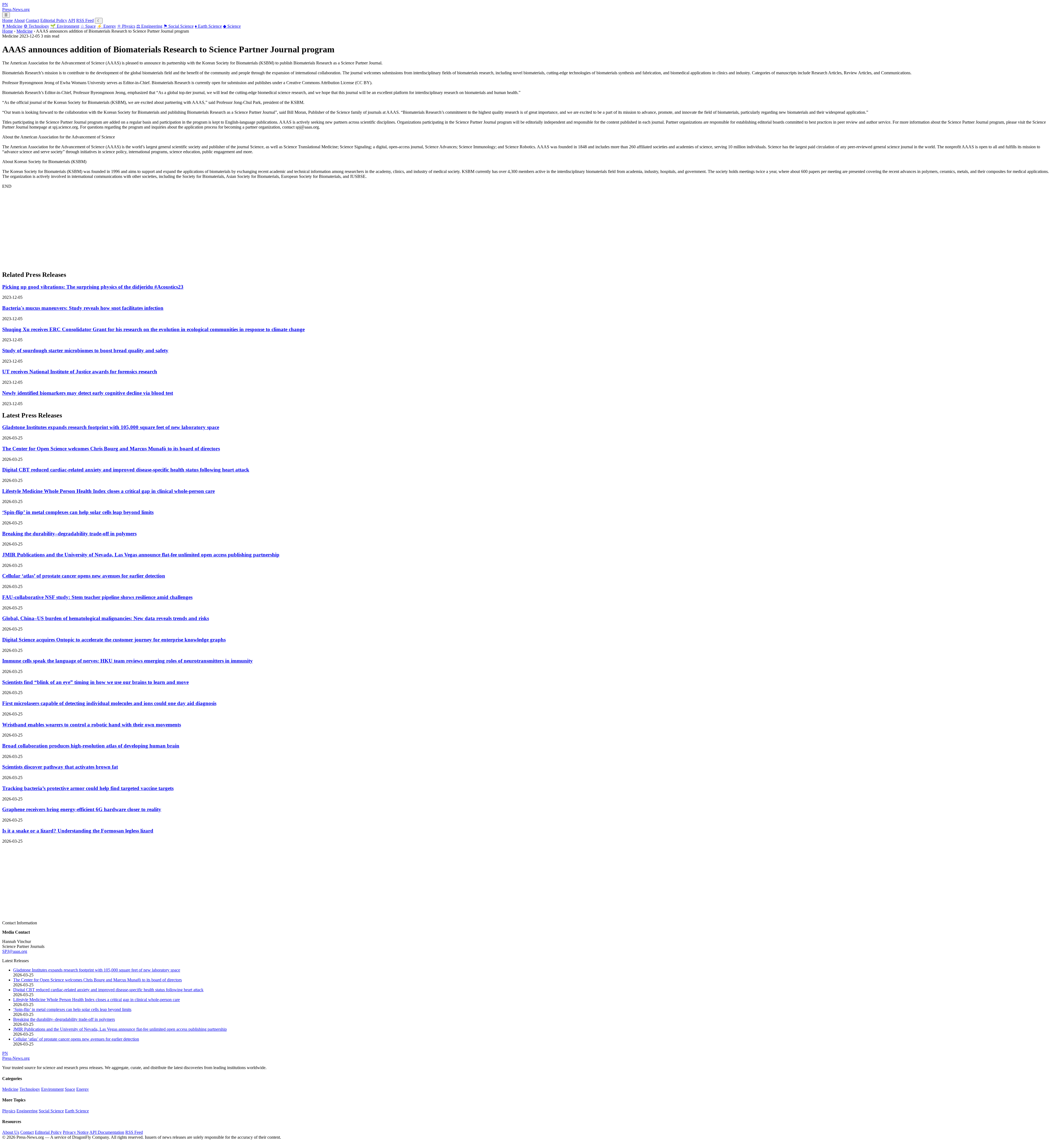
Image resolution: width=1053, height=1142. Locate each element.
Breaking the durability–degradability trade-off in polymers (69, 533)
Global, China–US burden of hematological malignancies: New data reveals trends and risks (105, 618)
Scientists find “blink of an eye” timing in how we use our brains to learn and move (95, 682)
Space (88, 26)
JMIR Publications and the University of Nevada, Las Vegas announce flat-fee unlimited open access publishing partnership (140, 555)
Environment (64, 26)
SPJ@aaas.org (14, 951)
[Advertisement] (166, 227)
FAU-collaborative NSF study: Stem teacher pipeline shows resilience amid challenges (97, 597)
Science (232, 26)
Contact (32, 20)
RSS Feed (85, 20)
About (19, 20)
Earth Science (208, 26)
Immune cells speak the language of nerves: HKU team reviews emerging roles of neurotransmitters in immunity (127, 661)
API (71, 20)
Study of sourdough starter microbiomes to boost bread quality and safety (85, 350)
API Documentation (106, 1132)
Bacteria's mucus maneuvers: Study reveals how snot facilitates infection (82, 308)
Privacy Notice (76, 1132)
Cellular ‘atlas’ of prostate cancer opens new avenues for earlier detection (83, 576)
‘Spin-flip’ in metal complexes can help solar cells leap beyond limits (78, 512)
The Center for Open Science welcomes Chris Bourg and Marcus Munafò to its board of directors (111, 448)
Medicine (12, 26)
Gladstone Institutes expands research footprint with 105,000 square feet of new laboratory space (110, 427)
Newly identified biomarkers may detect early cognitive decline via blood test (87, 393)
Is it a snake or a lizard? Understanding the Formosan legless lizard (77, 831)
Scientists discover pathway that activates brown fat (60, 767)
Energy (106, 26)
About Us (10, 1132)
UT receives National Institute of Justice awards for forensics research (79, 371)
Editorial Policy (53, 20)
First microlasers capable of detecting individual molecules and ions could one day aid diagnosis (109, 703)
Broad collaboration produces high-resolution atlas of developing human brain (90, 746)
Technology (36, 26)
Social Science (178, 26)
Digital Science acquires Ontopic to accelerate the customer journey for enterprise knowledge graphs (114, 640)
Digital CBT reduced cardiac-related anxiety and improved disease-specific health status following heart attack (125, 470)
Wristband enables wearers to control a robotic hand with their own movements (91, 725)
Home (7, 20)
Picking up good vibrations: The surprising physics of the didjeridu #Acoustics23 (92, 287)
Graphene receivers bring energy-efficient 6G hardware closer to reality (81, 809)
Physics (126, 26)
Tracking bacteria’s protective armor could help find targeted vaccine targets (88, 788)
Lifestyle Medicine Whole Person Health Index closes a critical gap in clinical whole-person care (108, 491)
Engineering (149, 26)
